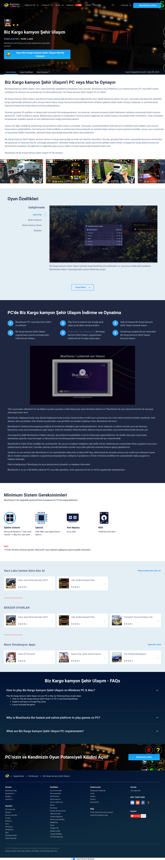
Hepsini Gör (154, 645)
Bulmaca (8, 821)
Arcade (7, 818)
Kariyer (92, 799)
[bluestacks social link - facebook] (143, 803)
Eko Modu (53, 808)
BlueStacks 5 (10, 793)
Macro (52, 805)
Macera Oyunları (11, 815)
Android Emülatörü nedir (99, 815)
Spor (7, 832)
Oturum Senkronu (56, 802)
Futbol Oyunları (10, 838)
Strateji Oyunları (11, 835)
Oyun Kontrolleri (56, 791)
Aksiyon (8, 812)
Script (52, 825)
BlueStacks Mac (11, 791)
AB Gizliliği (35, 851)
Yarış (7, 824)
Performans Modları (57, 819)
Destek (98, 5)
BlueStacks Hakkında (98, 791)
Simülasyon (11, 39)
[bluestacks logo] (11, 5)
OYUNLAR (45, 5)
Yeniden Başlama (56, 817)
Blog (58, 5)
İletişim (92, 796)
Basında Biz (94, 802)
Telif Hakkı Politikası (24, 851)
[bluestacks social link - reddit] (138, 803)
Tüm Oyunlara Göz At (149, 571)
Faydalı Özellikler (56, 834)
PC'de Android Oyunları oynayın (101, 812)
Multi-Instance (55, 799)
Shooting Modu (55, 793)
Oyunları (8, 806)
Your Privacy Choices (85, 859)
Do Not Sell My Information (48, 851)
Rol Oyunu (9, 827)
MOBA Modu (54, 796)
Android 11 (9, 799)
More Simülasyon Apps (20, 644)
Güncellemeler (135, 791)
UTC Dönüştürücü (56, 837)
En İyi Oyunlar (10, 809)
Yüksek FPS (54, 828)
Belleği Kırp (54, 822)
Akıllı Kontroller (55, 814)
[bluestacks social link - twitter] (148, 803)
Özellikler (30, 5)
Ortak (88, 5)
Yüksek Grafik (55, 831)
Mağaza (74, 5)
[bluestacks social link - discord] (132, 803)
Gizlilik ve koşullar (11, 851)
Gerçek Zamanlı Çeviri (58, 811)
